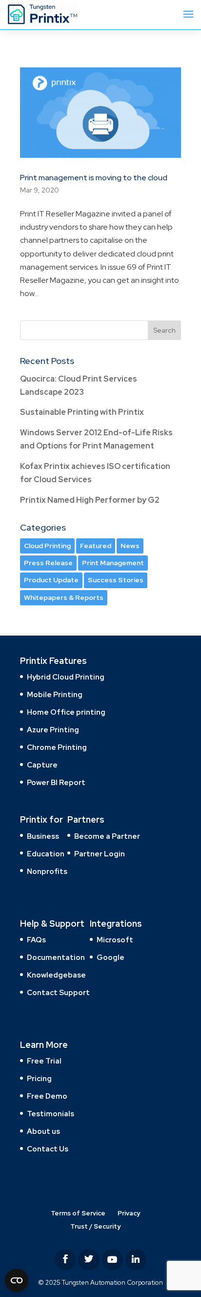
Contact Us (47, 1149)
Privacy (129, 1213)
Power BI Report (56, 782)
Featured (95, 545)
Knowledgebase (56, 975)
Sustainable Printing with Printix (82, 412)
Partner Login (99, 854)
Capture (42, 765)
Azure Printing (53, 730)
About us (43, 1131)
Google (110, 957)
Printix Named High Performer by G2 (90, 500)
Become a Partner (107, 836)
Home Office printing (66, 712)
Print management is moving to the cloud (93, 177)
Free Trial (44, 1061)
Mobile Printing (54, 695)
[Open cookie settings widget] (16, 1280)
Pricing (39, 1079)
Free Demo (47, 1096)
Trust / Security (95, 1226)
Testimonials (50, 1114)
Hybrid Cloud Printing (65, 677)
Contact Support (58, 993)
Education (45, 854)
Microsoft (115, 940)
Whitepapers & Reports (63, 597)
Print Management (113, 562)
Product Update (51, 579)
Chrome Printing (57, 747)
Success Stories (115, 579)
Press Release (48, 562)
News (130, 545)
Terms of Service (78, 1213)
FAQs (36, 940)
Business (43, 836)
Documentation (56, 957)
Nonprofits (47, 871)
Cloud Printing (47, 545)
